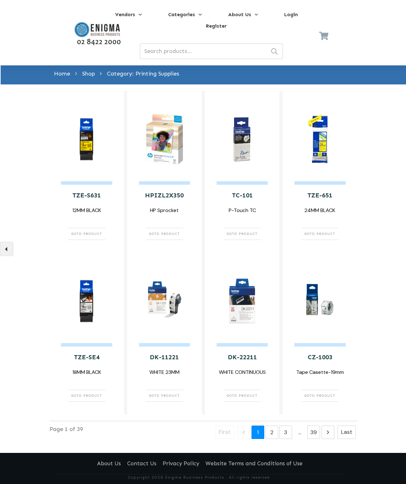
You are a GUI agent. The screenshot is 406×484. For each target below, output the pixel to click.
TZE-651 (319, 195)
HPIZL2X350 (164, 195)
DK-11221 (164, 357)
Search (274, 51)
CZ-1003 (320, 357)
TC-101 (242, 195)
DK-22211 (242, 357)
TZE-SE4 (87, 357)
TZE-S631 (86, 195)
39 (313, 432)
